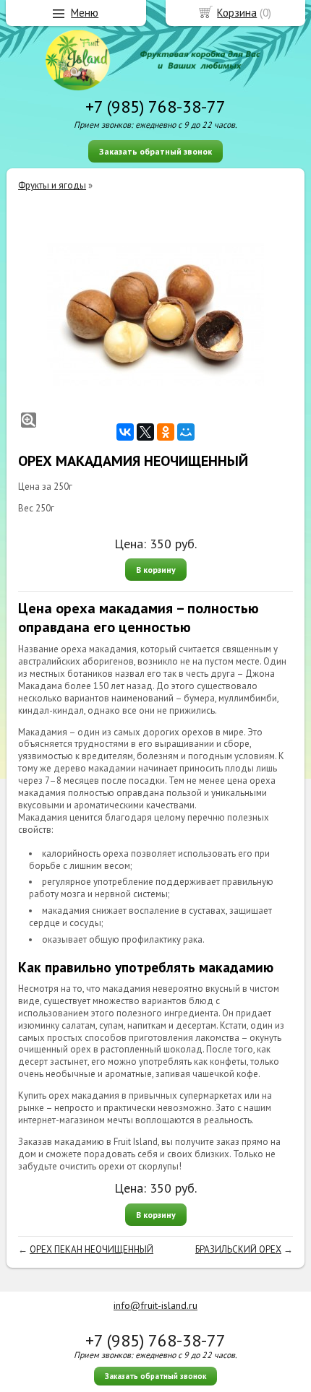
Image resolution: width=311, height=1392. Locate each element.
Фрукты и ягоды (52, 185)
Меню (84, 13)
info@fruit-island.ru (155, 1305)
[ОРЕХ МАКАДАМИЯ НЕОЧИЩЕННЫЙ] (155, 315)
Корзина (237, 13)
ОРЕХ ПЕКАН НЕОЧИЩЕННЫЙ (91, 1249)
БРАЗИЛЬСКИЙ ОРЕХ (238, 1249)
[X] (145, 432)
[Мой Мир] (186, 432)
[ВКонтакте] (125, 432)
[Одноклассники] (165, 432)
